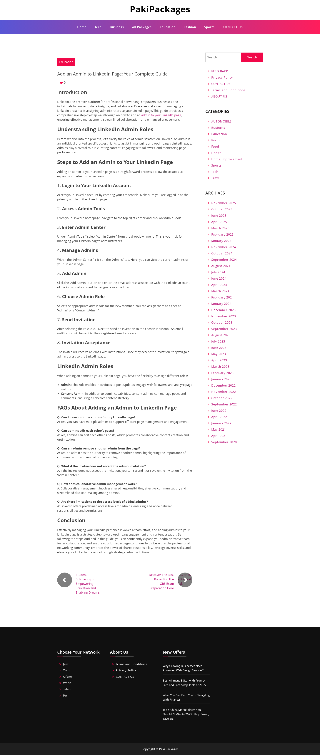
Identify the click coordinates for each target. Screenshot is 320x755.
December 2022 (223, 385)
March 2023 (220, 367)
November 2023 (223, 316)
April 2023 (219, 360)
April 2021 (219, 436)
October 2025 (221, 209)
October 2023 (221, 323)
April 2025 (219, 222)
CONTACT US (233, 27)
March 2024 (220, 291)
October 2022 (221, 398)
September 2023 (224, 329)
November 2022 (223, 392)
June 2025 (218, 216)
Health (216, 153)
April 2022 (219, 417)
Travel (216, 178)
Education (168, 27)
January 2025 (221, 241)
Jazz (66, 664)
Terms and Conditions (228, 90)
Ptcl (66, 695)
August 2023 (221, 335)
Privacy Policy (222, 78)
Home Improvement (227, 159)
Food (215, 147)
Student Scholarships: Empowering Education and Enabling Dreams (88, 584)
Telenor (68, 689)
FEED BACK (219, 71)
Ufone (67, 676)
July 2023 (218, 341)
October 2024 (221, 253)
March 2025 (220, 228)
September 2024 (224, 260)
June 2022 (218, 411)
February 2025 (222, 234)
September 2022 (224, 404)
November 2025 (223, 203)
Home (81, 27)
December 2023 (223, 310)
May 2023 (218, 354)
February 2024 (222, 297)
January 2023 (221, 379)
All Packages (142, 27)
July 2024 (218, 272)
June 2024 (218, 278)
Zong (66, 670)
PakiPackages (160, 9)
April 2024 (219, 285)
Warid (67, 683)
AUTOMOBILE (221, 121)
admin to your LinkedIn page (161, 115)
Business (117, 27)
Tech (98, 27)
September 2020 (224, 442)
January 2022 (221, 423)
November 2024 (223, 247)
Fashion (190, 27)
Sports (209, 27)
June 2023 (218, 348)
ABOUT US (219, 96)
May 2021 (218, 429)
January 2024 (221, 304)
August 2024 (221, 266)
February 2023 (222, 373)
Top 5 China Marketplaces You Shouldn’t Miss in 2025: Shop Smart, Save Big (186, 714)
